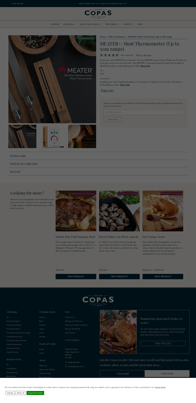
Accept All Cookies (35, 393)
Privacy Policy (160, 387)
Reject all (20, 393)
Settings (10, 393)
